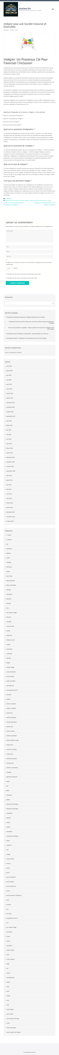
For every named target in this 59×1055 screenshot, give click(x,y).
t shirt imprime (10, 959)
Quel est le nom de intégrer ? (12, 122)
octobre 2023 (10, 521)
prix (7, 909)
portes (8, 891)
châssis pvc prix (10, 640)
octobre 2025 (10, 412)
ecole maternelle (11, 672)
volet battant (10, 1009)
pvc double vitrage (11, 927)
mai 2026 (8, 380)
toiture (8, 973)
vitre (7, 1000)
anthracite (9, 567)
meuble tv (9, 845)
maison (8, 822)
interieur (8, 818)
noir (7, 850)
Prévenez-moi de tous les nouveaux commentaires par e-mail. (24, 274)
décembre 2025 (10, 402)
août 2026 (9, 366)
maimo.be (25, 8)
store (7, 954)
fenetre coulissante (11, 735)
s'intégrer (49, 200)
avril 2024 (9, 494)
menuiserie (9, 831)
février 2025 (9, 448)
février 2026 (9, 393)
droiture (12, 200)
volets (8, 1023)
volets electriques (11, 1027)
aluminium (9, 548)
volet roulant (9, 1014)
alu (7, 544)
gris (7, 786)
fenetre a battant (11, 704)
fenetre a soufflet (11, 708)
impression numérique (12, 804)
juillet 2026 (9, 370)
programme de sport (11, 918)
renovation (9, 932)
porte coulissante (11, 877)
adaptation (7, 200)
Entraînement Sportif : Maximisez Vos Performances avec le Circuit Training (26, 338)
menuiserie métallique (12, 836)
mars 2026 (9, 389)
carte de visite (10, 626)
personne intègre (42, 200)
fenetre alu (9, 713)
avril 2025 (9, 439)
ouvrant (8, 863)
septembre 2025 (10, 416)
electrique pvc (10, 685)
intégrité (36, 200)
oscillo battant (10, 859)
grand (7, 781)
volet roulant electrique (12, 1018)
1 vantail (8, 535)
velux (7, 986)
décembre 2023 (10, 512)
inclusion (22, 200)
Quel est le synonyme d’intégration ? (14, 115)
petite (8, 868)
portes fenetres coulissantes (14, 895)
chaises (8, 631)
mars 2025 (9, 443)
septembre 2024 (10, 471)
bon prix (8, 617)
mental (8, 827)
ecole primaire (10, 676)
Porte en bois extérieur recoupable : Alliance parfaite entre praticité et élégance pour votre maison (31, 328)
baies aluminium (10, 580)
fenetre (8, 699)
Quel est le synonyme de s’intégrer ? (14, 118)
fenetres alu (9, 754)
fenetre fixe (9, 745)
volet (7, 1005)
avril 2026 (9, 384)
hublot (8, 799)
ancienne (8, 562)
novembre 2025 (10, 407)
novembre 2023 (10, 516)
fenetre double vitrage (12, 740)
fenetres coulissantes (12, 767)
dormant (8, 658)
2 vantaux (9, 539)
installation (9, 813)
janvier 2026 (9, 398)
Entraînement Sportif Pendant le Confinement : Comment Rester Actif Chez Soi (27, 333)
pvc (7, 923)
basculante (9, 594)
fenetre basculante (11, 722)
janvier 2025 (9, 453)
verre (7, 991)
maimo (7, 30)
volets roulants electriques (13, 1032)
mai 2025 (8, 434)
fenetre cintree (10, 731)
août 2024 (9, 475)
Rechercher (9, 297)
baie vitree (9, 576)
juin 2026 (8, 375)
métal (8, 840)
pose (7, 900)
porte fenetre (10, 881)
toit (7, 968)
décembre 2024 (10, 457)
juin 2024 (8, 485)
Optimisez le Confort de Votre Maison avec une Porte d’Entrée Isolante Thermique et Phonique (31, 322)
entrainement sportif (12, 690)
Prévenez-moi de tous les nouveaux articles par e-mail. (22, 278)
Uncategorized (8, 198)
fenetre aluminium (11, 717)
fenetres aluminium (11, 758)
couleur (8, 644)
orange (8, 854)
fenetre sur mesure (11, 749)
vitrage (8, 996)
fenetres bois (10, 763)
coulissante (9, 649)
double (8, 663)
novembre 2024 (10, 462)
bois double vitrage (11, 612)
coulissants (9, 653)
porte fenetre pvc (11, 886)
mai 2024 (8, 489)
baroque (8, 590)
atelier (8, 571)
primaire (8, 904)
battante (8, 599)
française (8, 772)
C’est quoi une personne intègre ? (13, 125)
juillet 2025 (9, 425)
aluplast (8, 553)
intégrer (32, 200)
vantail (8, 982)
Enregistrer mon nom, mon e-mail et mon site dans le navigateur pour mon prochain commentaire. (29, 263)
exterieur (8, 694)
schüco (8, 941)
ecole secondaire (10, 681)
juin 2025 (8, 430)
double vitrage (10, 667)
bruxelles (8, 621)
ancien (8, 558)
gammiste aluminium (11, 777)
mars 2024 (9, 498)
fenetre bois (9, 726)
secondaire (9, 945)
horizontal (9, 795)
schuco (8, 936)
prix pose (8, 913)
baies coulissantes (11, 585)
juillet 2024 (9, 480)
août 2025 (9, 421)
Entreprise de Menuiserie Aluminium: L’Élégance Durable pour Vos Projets (25, 317)
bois (7, 608)
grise (7, 790)
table (7, 964)
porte (7, 872)
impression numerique (12, 808)
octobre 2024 (10, 466)
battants (8, 603)
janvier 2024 (9, 507)
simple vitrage (10, 950)
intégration (27, 200)
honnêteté (17, 200)
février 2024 (9, 503)
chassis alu (9, 635)
